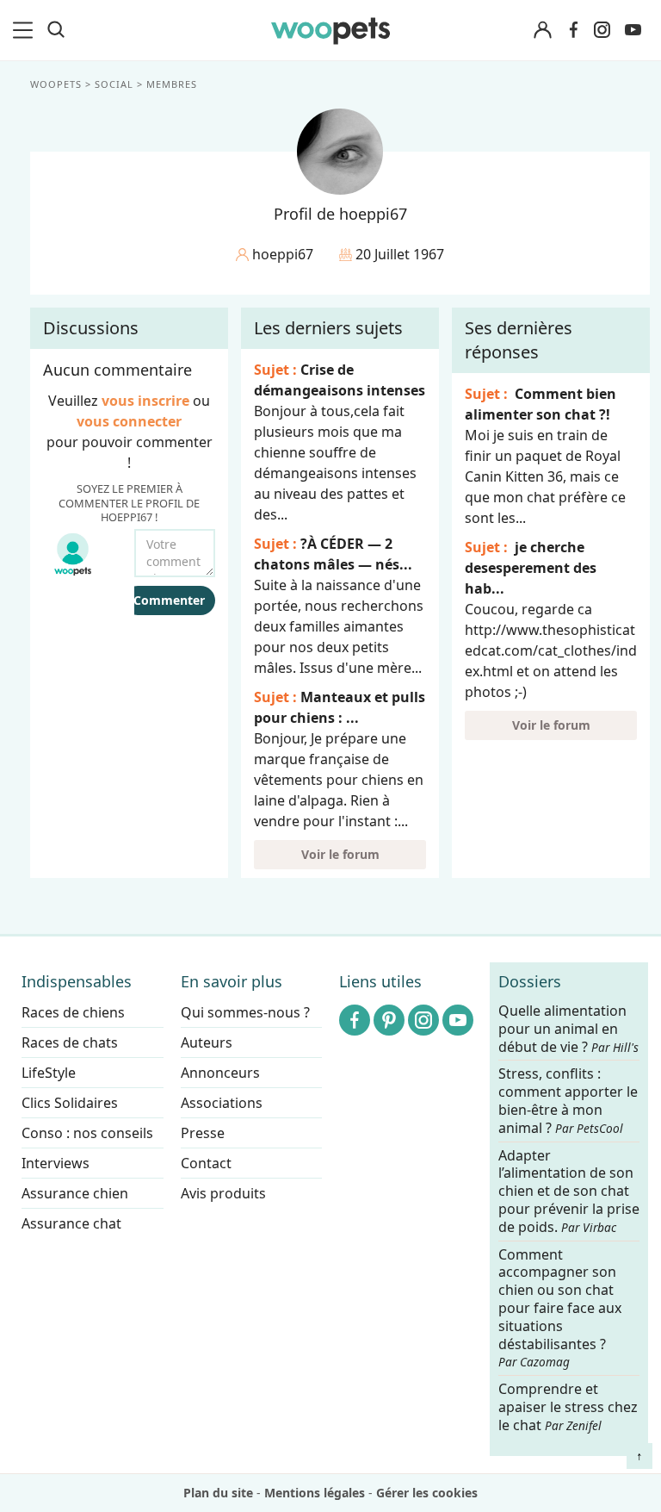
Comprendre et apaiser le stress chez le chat (568, 1406)
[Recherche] (56, 30)
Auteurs (206, 1042)
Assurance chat (71, 1223)
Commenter (169, 600)
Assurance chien (75, 1193)
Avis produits (223, 1193)
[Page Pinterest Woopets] (389, 1020)
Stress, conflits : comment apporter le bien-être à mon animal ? (568, 1101)
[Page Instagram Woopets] (601, 30)
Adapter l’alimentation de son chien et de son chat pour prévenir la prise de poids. (568, 1191)
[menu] (26, 30)
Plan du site (218, 1492)
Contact (206, 1163)
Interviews (56, 1163)
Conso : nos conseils (87, 1132)
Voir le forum (340, 854)
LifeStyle (49, 1072)
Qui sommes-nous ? (245, 1012)
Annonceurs (220, 1072)
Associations (222, 1102)
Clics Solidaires (70, 1102)
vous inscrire (145, 400)
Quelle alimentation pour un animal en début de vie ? (568, 1029)
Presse (203, 1132)
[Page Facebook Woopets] (573, 30)
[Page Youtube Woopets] (632, 30)
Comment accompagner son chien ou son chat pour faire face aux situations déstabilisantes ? (559, 1308)
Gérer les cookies (427, 1492)
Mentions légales (314, 1492)
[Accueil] (330, 30)
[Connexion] (542, 30)
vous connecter (129, 421)
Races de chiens (73, 1012)
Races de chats (70, 1042)
